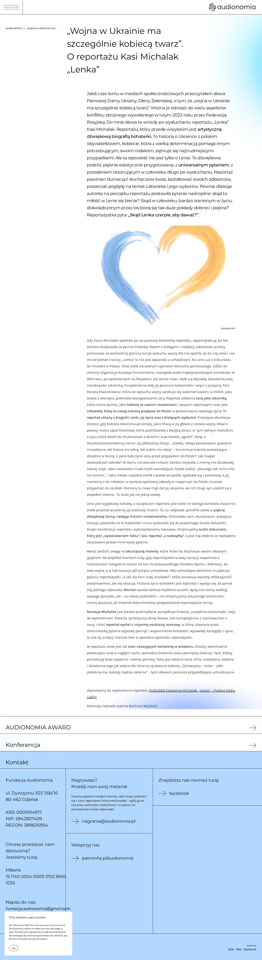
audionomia (14, 28)
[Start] (232, 7)
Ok (13, 948)
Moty (239, 949)
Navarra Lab (250, 949)
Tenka (231, 949)
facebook (179, 793)
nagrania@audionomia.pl (108, 821)
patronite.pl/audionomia (107, 858)
